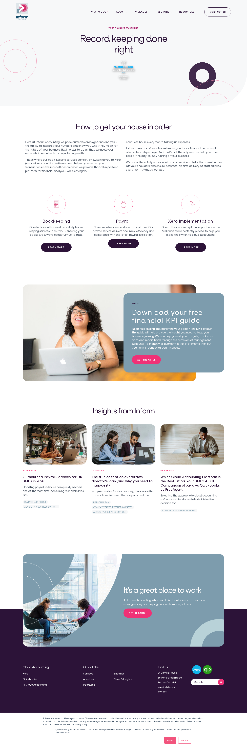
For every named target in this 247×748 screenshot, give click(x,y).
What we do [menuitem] (98, 11)
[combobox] (204, 682)
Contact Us (218, 12)
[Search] (221, 682)
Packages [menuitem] (141, 11)
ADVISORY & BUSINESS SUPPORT (41, 506)
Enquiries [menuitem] (119, 673)
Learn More (56, 247)
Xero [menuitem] (25, 673)
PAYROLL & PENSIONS (35, 502)
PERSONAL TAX (101, 502)
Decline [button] (184, 740)
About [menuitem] (120, 11)
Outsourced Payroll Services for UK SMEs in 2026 (52, 479)
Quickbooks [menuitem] (30, 679)
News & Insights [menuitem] (123, 679)
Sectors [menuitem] (163, 11)
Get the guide (146, 359)
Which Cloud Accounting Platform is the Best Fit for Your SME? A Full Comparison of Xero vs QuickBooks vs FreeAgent (190, 483)
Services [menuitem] (88, 673)
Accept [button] (170, 740)
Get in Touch (138, 613)
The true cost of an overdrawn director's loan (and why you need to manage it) (122, 481)
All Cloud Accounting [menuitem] (35, 684)
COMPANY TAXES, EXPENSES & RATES (112, 507)
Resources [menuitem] (187, 11)
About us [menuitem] (88, 679)
